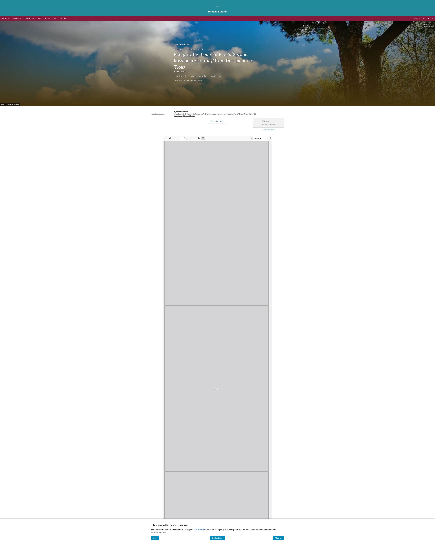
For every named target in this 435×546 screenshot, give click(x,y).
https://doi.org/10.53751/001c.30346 (188, 80)
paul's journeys (216, 76)
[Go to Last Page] (194, 138)
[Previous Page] (177, 138)
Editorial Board (29, 18)
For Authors (17, 18)
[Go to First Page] (174, 138)
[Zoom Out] (249, 138)
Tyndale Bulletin (181, 112)
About (40, 18)
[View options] (166, 138)
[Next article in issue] (166, 114)
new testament (181, 76)
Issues (47, 18)
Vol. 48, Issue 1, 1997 (181, 49)
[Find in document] (271, 138)
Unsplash (16, 104)
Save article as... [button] (217, 121)
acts (192, 76)
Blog (54, 18)
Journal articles (182, 44)
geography (202, 76)
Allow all (279, 537)
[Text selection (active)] (203, 138)
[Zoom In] (251, 138)
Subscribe (63, 18)
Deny (156, 537)
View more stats (268, 130)
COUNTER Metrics (199, 529)
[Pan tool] (199, 138)
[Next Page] (191, 138)
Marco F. (8, 104)
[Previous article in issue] (150, 114)
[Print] (170, 138)
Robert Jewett (180, 71)
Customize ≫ (218, 537)
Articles (4, 18)
